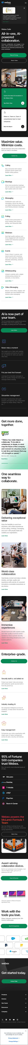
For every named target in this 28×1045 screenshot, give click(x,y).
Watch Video (14, 60)
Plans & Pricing (14, 55)
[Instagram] (17, 1020)
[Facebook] (10, 1020)
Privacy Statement (13, 1038)
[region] (14, 1037)
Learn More (8, 175)
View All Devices (14, 878)
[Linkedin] (6, 1020)
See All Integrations (14, 926)
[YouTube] (14, 1020)
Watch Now (14, 834)
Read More (4, 458)
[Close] (25, 1031)
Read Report (5, 21)
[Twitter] (2, 1020)
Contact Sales (14, 981)
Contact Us (14, 156)
